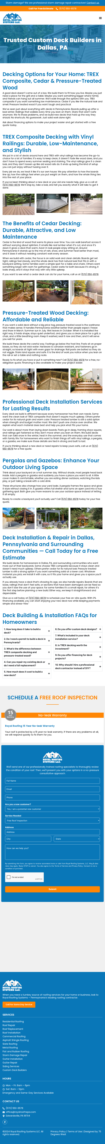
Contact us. (93, 2)
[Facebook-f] (5, 1122)
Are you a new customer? (18, 804)
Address (9, 827)
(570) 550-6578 (11, 184)
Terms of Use (75, 1131)
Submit (52, 889)
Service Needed (13, 815)
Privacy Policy (58, 1131)
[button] (100, 18)
